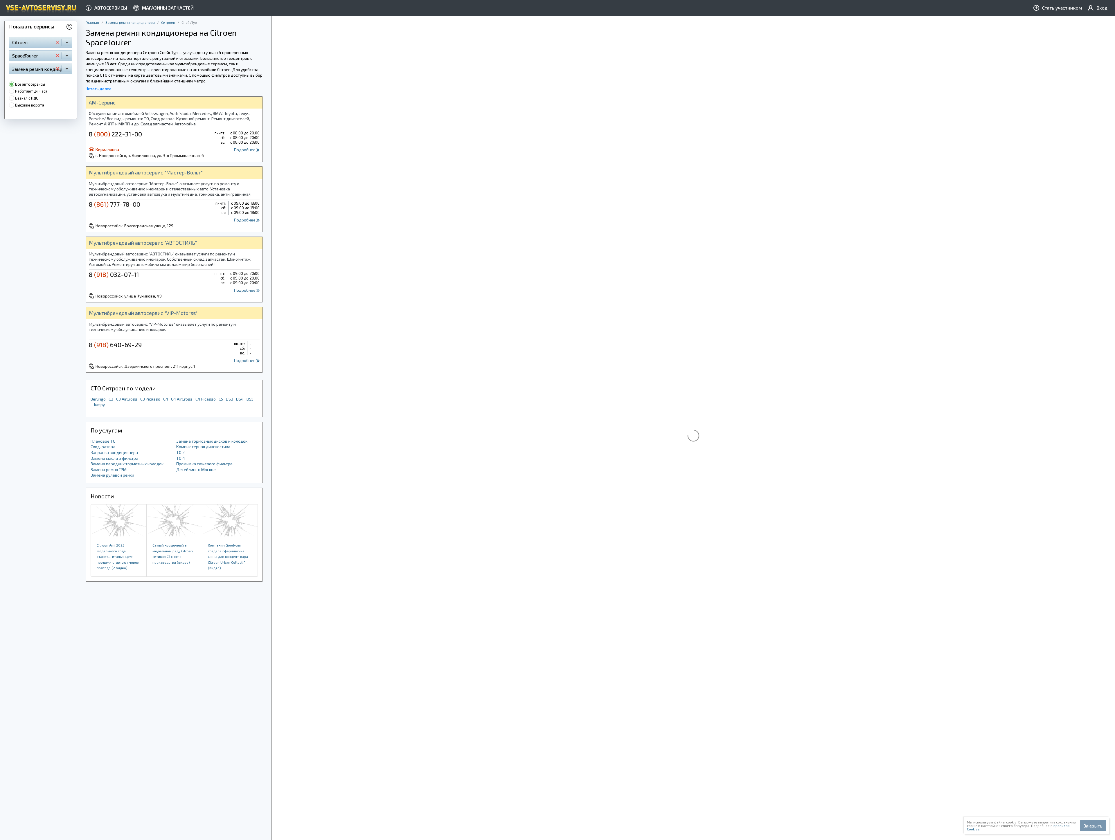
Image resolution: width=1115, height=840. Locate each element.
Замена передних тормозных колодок (127, 463)
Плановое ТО (103, 441)
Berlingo (98, 398)
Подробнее (245, 149)
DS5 (250, 398)
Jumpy (99, 404)
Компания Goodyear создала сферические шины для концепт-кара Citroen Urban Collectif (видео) (228, 556)
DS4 (240, 398)
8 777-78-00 (114, 204)
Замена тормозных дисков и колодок (211, 441)
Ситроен (168, 22)
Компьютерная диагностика (203, 446)
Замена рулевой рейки (112, 475)
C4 (165, 398)
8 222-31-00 (115, 134)
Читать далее (99, 88)
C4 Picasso (205, 398)
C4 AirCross (182, 398)
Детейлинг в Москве (196, 469)
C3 (111, 398)
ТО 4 (180, 458)
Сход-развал (103, 446)
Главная (92, 22)
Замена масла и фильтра (114, 458)
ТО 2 (180, 452)
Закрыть (1093, 825)
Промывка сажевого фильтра (204, 463)
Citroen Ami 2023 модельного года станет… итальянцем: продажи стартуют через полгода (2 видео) (118, 556)
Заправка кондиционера (114, 452)
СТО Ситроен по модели (123, 388)
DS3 (229, 398)
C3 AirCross (126, 398)
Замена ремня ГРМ (109, 469)
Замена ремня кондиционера (130, 22)
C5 (221, 398)
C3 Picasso (150, 398)
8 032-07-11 (114, 274)
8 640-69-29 (115, 344)
